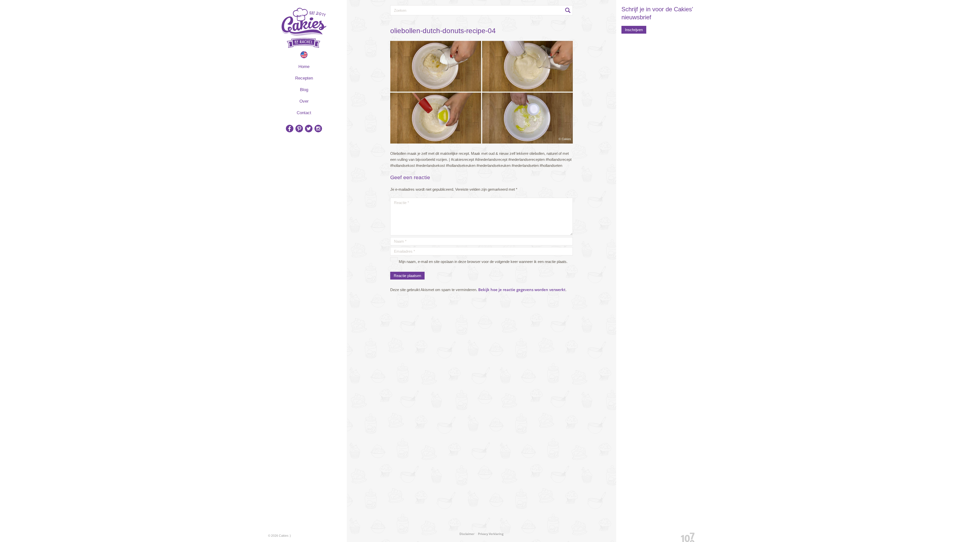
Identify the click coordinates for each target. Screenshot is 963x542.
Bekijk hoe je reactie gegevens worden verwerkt (522, 289)
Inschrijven (634, 30)
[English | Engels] (303, 54)
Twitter (308, 128)
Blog (304, 89)
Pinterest (299, 128)
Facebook (289, 128)
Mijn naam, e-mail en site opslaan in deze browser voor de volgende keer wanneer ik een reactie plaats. (483, 261)
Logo (304, 27)
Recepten (304, 78)
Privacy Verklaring (491, 534)
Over (304, 101)
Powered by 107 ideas (685, 536)
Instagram (318, 128)
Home (303, 66)
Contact (304, 112)
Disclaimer (466, 534)
